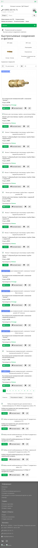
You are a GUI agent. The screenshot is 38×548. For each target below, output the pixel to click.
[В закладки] (25, 108)
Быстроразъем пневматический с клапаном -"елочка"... (17, 99)
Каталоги (4, 487)
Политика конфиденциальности (11, 491)
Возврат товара (6, 508)
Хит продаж (29, 397)
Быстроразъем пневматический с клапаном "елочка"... (16, 336)
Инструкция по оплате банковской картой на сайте (17, 495)
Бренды (4, 497)
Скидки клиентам (7, 519)
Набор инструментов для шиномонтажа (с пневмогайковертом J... (15, 409)
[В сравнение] (29, 108)
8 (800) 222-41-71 (8, 530)
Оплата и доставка (7, 504)
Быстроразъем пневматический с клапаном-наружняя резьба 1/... (16, 316)
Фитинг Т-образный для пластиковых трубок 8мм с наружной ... (18, 218)
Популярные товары (16, 397)
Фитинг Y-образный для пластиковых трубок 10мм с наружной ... (18, 238)
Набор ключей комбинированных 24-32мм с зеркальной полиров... (15, 455)
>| (33, 390)
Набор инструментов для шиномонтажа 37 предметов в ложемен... (15, 424)
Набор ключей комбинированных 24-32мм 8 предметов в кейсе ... (15, 439)
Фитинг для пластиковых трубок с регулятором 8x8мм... (17, 117)
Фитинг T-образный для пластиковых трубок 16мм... (16, 256)
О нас (4, 489)
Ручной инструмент (19, 21)
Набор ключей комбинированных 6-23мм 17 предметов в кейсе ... (15, 470)
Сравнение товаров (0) (8, 62)
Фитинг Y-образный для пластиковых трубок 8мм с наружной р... (18, 157)
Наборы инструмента (7, 21)
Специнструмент (19, 19)
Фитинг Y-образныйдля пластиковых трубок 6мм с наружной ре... (18, 137)
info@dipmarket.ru (8, 536)
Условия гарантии (7, 506)
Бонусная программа (8, 517)
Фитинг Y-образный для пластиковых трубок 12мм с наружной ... (18, 177)
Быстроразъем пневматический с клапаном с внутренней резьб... (17, 356)
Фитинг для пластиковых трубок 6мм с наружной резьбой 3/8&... (18, 197)
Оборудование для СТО (7, 19)
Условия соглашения (8, 493)
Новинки (4, 397)
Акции (27, 21)
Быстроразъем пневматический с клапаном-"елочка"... (16, 276)
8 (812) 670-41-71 (8, 533)
